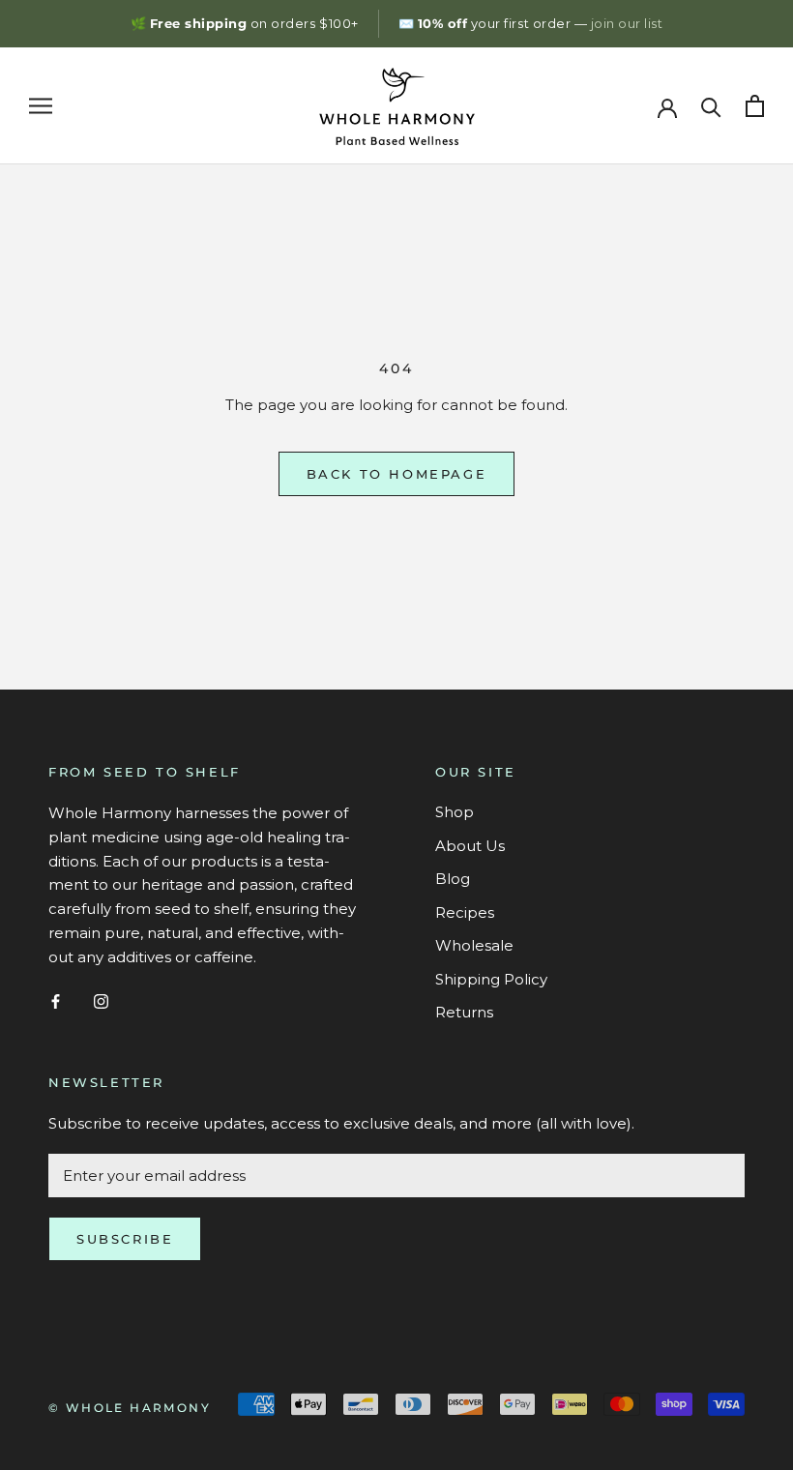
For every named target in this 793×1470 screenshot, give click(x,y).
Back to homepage (397, 474)
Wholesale (474, 945)
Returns (464, 1012)
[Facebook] (55, 1000)
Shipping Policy (491, 979)
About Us (470, 846)
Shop (454, 812)
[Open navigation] (40, 106)
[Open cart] (755, 106)
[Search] (711, 106)
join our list (627, 23)
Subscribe (124, 1239)
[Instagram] (101, 1000)
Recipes (464, 912)
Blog (452, 878)
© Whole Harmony (129, 1407)
